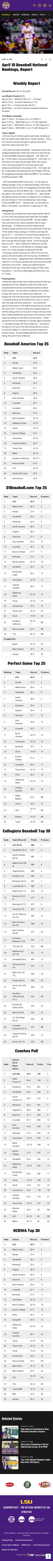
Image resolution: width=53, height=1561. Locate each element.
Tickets (34, 15)
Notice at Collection (10, 1550)
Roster (16, 15)
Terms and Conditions (10, 1545)
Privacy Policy (7, 1540)
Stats (42, 15)
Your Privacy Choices (41, 1545)
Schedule (25, 15)
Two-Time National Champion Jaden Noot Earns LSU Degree (35, 1461)
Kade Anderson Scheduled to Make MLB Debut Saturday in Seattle (35, 1430)
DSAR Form (26, 1545)
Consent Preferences (24, 1540)
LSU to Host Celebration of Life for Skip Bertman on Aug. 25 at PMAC (35, 1446)
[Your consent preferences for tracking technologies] (48, 1556)
